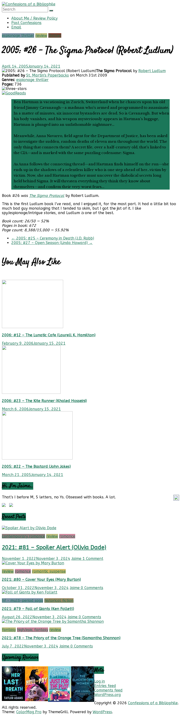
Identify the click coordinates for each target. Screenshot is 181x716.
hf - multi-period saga (22, 600)
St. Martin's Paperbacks (47, 75)
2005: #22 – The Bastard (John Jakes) (36, 466)
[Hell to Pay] (36, 700)
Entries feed (105, 685)
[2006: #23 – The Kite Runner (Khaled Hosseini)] (31, 392)
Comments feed (108, 690)
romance (67, 536)
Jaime (76, 558)
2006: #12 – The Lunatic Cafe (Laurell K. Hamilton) (48, 335)
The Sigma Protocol (46, 195)
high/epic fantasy (32, 629)
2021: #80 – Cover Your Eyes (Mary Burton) (41, 579)
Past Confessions (26, 22)
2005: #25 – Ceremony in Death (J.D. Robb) (52, 238)
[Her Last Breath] (13, 699)
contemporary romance (23, 536)
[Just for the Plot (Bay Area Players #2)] (59, 700)
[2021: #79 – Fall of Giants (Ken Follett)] (29, 592)
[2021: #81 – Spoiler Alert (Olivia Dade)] (29, 528)
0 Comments (92, 588)
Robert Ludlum (152, 71)
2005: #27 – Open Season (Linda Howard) (52, 242)
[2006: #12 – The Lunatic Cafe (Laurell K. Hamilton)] (32, 327)
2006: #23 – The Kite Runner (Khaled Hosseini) (44, 401)
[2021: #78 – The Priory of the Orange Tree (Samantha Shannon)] (53, 621)
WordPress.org (107, 694)
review (41, 35)
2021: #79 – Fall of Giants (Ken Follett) (38, 608)
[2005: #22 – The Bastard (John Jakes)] (37, 458)
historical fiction (59, 600)
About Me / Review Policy (34, 18)
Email (16, 27)
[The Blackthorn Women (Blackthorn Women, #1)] (82, 700)
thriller (54, 35)
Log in (99, 681)
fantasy (9, 629)
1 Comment (92, 558)
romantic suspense (49, 571)
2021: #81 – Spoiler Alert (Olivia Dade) (54, 547)
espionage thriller (18, 35)
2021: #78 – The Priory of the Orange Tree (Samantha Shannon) (61, 638)
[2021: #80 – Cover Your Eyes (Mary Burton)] (33, 563)
